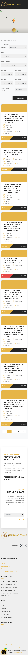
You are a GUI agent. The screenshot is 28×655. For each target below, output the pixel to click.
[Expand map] (14, 30)
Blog (2, 605)
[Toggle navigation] (25, 4)
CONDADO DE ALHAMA (8, 584)
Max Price (18, 79)
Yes (4, 90)
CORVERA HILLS (6, 596)
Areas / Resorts (5, 61)
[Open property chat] (3, 652)
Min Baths (18, 70)
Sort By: (3, 47)
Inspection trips (6, 611)
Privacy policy (9, 645)
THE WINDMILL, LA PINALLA (10, 593)
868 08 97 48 (5, 566)
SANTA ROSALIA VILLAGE (9, 587)
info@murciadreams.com (10, 571)
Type (2, 52)
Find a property (19, 98)
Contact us (9, 648)
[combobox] (14, 56)
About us (19, 645)
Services (19, 648)
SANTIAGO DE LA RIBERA (9, 581)
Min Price (3, 79)
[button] (13, 21)
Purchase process (6, 617)
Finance (3, 608)
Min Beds (3, 70)
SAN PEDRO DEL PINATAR (9, 590)
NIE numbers (5, 614)
